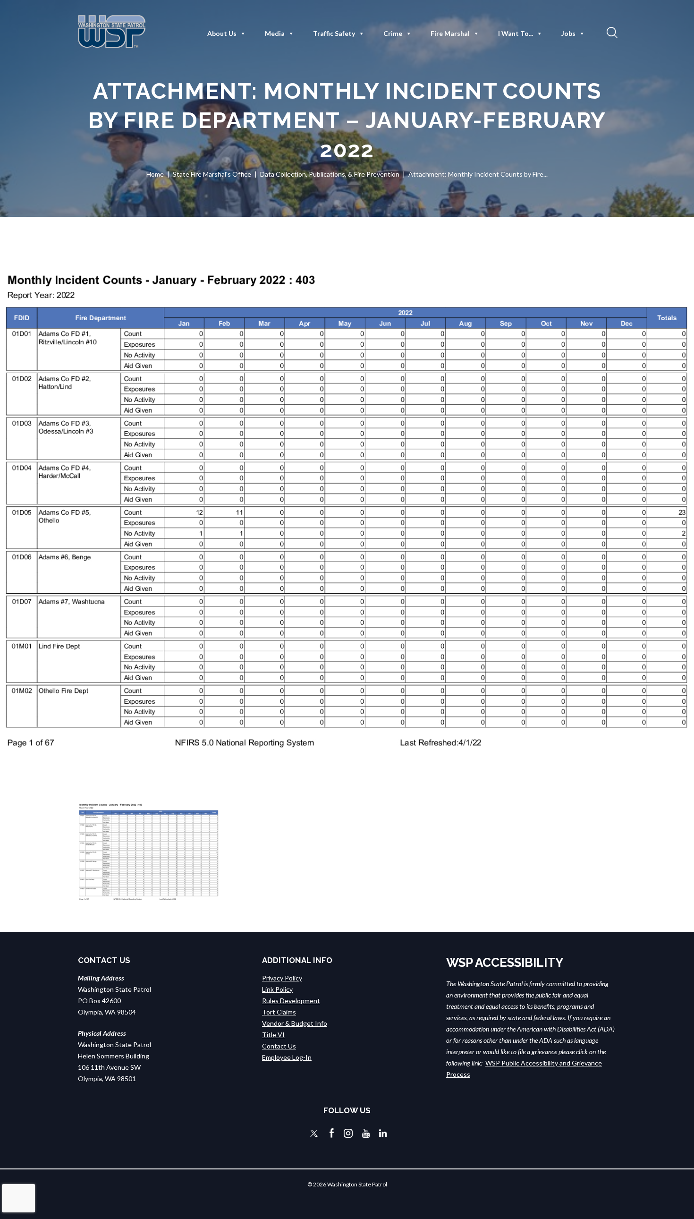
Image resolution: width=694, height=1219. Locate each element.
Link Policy (277, 989)
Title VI (273, 1035)
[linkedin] (383, 1133)
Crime (392, 33)
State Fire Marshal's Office (212, 174)
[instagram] (348, 1133)
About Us (222, 33)
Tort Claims (279, 1012)
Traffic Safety (334, 33)
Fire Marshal (450, 33)
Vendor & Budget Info (294, 1023)
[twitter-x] (314, 1133)
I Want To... (515, 33)
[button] (611, 32)
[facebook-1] (332, 1133)
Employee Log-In (287, 1057)
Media (275, 33)
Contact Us (279, 1046)
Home (155, 174)
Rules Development (291, 1001)
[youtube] (366, 1133)
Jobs (568, 33)
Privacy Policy (282, 978)
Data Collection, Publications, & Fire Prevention (329, 174)
